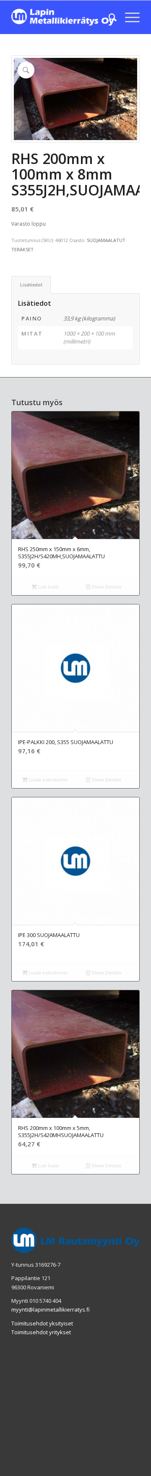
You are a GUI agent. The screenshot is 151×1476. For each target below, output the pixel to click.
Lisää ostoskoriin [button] (48, 779)
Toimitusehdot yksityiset (42, 1323)
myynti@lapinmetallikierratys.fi (50, 1309)
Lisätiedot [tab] (31, 284)
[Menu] (128, 17)
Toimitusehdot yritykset (41, 1332)
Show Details (105, 586)
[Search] (108, 17)
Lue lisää (48, 586)
